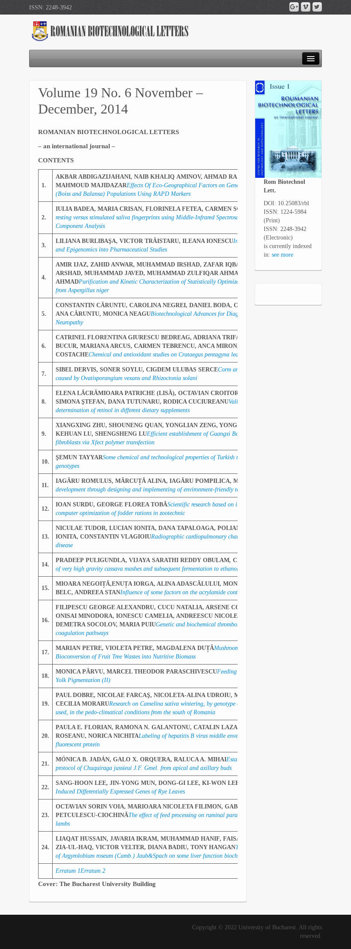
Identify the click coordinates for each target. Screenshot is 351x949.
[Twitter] (317, 7)
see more (282, 254)
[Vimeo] (305, 7)
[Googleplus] (294, 7)
